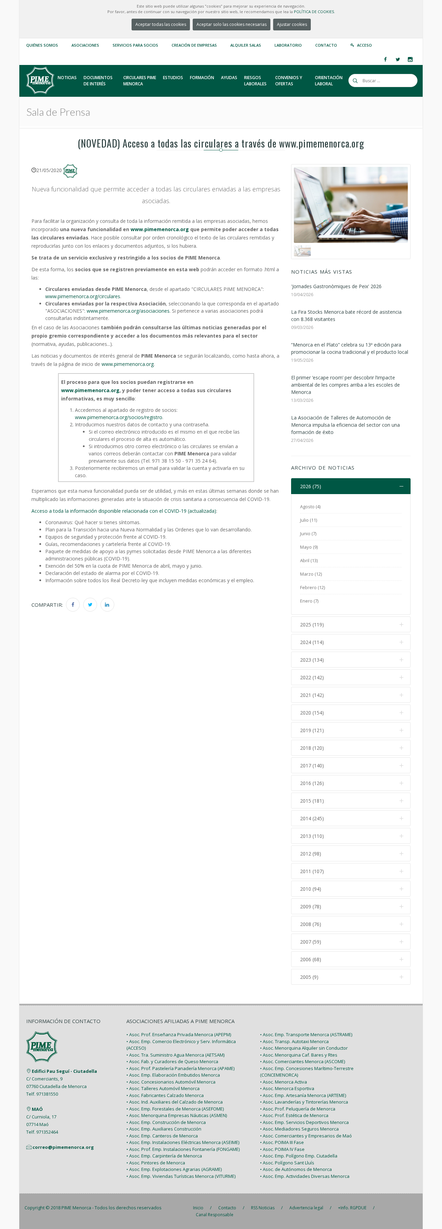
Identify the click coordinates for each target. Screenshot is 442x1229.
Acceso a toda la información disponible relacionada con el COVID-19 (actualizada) (123, 511)
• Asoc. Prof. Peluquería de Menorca (297, 1109)
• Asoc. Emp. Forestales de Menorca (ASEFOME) (175, 1109)
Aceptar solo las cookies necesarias (231, 24)
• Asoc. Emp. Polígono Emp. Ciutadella (298, 1156)
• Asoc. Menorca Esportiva (287, 1088)
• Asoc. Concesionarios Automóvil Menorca (170, 1082)
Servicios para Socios (135, 45)
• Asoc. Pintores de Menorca (155, 1163)
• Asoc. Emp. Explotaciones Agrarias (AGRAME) (174, 1169)
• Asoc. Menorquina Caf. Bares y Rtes (298, 1055)
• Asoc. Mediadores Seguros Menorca (299, 1129)
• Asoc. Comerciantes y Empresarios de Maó (306, 1136)
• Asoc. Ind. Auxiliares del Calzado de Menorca (174, 1102)
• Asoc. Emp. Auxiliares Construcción (163, 1129)
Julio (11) (308, 520)
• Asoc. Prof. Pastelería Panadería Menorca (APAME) (180, 1068)
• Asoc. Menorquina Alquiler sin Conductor (304, 1048)
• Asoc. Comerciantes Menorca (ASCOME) (302, 1061)
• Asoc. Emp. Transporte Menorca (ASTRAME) (306, 1034)
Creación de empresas (194, 45)
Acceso (364, 45)
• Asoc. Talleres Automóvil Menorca (163, 1088)
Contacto (326, 45)
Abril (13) (309, 560)
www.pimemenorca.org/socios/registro (118, 417)
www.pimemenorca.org (128, 364)
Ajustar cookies (292, 24)
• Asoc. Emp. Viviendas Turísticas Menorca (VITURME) (181, 1176)
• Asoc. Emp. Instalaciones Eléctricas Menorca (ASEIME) (182, 1142)
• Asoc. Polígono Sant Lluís (287, 1163)
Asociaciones (85, 45)
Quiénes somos (42, 45)
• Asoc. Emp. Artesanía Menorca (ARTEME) (303, 1095)
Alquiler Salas (245, 45)
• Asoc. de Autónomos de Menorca (296, 1169)
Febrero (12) (312, 587)
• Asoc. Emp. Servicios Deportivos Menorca (304, 1122)
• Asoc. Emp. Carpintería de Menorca (164, 1156)
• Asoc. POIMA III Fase (282, 1142)
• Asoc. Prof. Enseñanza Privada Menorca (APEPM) (178, 1034)
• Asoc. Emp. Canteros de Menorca (162, 1136)
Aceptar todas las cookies (160, 24)
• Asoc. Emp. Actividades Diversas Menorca (304, 1176)
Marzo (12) (311, 574)
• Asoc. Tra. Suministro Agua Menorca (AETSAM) (175, 1055)
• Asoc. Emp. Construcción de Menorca (166, 1122)
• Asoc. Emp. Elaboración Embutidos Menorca (173, 1075)
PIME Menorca (76, 1207)
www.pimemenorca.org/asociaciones (128, 311)
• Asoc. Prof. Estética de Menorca (294, 1115)
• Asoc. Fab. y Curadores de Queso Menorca (172, 1061)
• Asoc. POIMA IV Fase (282, 1149)
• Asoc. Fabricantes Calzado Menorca (165, 1095)
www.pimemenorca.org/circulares (82, 296)
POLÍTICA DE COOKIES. (314, 11)
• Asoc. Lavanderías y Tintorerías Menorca (304, 1102)
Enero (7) (309, 601)
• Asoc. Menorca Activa (283, 1082)
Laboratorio (288, 45)
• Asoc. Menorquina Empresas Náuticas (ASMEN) (176, 1115)
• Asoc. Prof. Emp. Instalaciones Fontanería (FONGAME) (183, 1149)
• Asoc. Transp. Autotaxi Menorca (294, 1041)
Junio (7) (308, 533)
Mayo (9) (309, 547)
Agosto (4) (310, 506)
